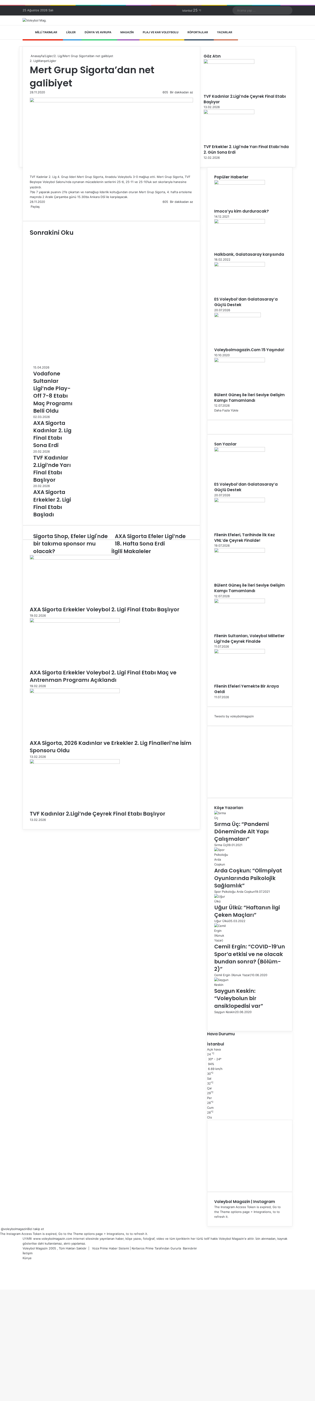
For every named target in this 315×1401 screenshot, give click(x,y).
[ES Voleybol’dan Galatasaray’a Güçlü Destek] (239, 265)
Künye (27, 1258)
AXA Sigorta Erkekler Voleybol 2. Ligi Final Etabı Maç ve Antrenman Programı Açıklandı (103, 676)
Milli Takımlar (46, 32)
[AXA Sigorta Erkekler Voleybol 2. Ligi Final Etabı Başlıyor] (75, 558)
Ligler (71, 32)
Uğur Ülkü (221, 921)
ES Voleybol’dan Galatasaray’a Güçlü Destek (246, 302)
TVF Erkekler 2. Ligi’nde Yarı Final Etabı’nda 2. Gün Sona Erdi (246, 149)
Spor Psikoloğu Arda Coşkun (234, 891)
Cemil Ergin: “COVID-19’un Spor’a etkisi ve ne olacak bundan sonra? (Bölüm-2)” (249, 958)
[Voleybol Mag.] (35, 20)
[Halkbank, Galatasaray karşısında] (239, 222)
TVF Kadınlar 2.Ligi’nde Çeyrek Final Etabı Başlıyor (97, 813)
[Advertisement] (249, 762)
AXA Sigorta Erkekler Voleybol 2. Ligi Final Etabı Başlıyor (104, 609)
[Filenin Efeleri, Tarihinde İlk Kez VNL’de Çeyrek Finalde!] (239, 501)
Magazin (127, 32)
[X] (31, 211)
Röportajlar (197, 32)
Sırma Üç (220, 845)
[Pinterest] (33, 211)
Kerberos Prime (143, 1248)
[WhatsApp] (35, 211)
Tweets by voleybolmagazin (234, 716)
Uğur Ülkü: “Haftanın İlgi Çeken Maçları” (247, 911)
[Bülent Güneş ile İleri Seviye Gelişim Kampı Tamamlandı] (239, 361)
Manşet (43, 61)
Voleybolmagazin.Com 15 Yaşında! (249, 350)
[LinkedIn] (32, 211)
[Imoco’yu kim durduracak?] (239, 183)
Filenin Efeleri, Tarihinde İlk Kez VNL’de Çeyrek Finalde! (244, 537)
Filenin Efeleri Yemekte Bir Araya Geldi (246, 688)
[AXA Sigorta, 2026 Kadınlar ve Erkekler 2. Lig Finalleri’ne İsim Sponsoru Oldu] (75, 692)
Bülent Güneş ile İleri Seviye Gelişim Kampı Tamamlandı (249, 397)
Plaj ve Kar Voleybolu (160, 32)
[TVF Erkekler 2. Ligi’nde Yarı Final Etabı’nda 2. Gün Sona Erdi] (229, 113)
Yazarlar (224, 32)
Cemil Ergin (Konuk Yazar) (232, 975)
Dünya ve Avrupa (98, 32)
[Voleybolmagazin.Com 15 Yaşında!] (237, 316)
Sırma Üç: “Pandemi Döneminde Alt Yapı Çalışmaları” (241, 831)
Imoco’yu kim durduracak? (241, 211)
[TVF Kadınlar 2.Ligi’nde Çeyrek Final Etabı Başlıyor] (75, 762)
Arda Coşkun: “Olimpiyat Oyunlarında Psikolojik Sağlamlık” (248, 878)
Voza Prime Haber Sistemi (110, 1248)
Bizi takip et (35, 1229)
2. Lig (58, 56)
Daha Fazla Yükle (226, 410)
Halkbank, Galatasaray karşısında (249, 254)
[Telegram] (36, 211)
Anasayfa (37, 56)
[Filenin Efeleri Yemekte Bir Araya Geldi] (239, 652)
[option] (52, 389)
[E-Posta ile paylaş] (37, 211)
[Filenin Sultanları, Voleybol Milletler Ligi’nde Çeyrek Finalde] (239, 602)
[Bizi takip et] (0, 1229)
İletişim (28, 1253)
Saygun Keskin (224, 1012)
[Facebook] (30, 211)
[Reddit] (34, 211)
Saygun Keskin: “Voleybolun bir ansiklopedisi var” (238, 998)
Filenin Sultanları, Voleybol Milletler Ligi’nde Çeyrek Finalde (249, 638)
